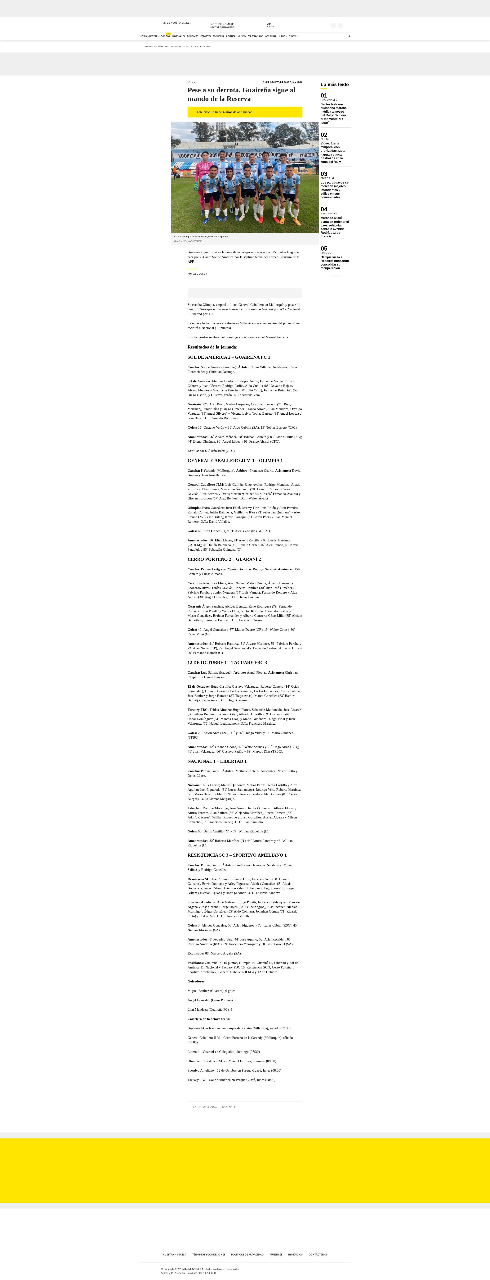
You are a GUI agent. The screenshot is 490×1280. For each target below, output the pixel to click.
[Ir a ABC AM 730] (322, 35)
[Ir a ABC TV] (311, 35)
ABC (151, 25)
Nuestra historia (174, 1255)
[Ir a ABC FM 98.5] (337, 35)
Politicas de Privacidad (247, 1255)
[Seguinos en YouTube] (320, 24)
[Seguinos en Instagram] (325, 24)
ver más (268, 25)
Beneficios (295, 1255)
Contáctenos (318, 1255)
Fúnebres (276, 1255)
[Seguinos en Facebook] (308, 24)
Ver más (336, 110)
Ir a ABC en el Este (173, 26)
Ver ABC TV (229, 25)
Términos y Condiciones (208, 1255)
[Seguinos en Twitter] (314, 24)
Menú (347, 25)
